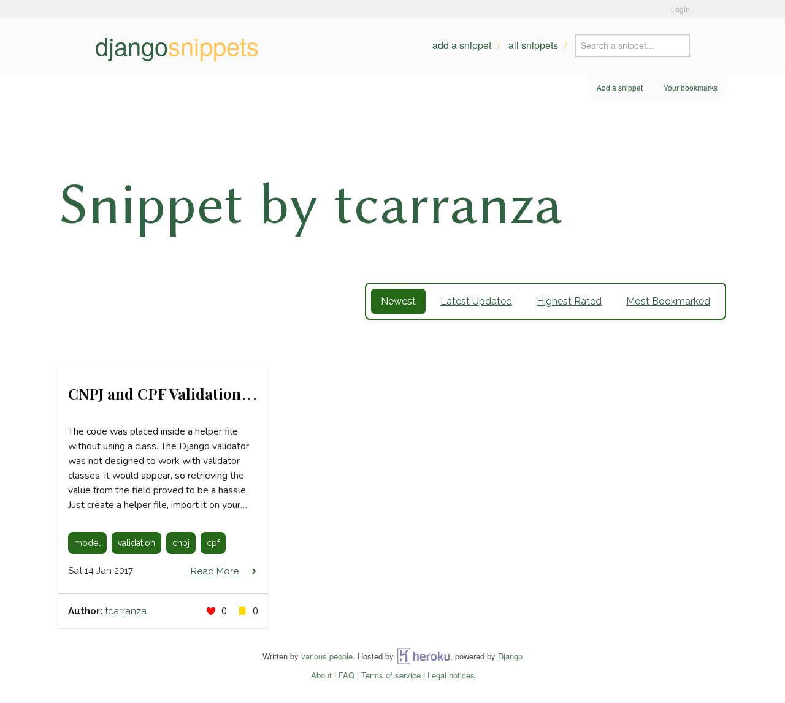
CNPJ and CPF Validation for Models (194, 393)
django (177, 45)
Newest (398, 301)
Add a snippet (461, 45)
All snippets (533, 45)
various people (327, 656)
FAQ (346, 675)
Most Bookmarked (668, 301)
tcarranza (126, 611)
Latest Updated (476, 301)
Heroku (423, 656)
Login (680, 9)
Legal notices (451, 675)
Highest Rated (569, 301)
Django (510, 656)
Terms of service (391, 675)
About (321, 675)
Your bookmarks (691, 87)
